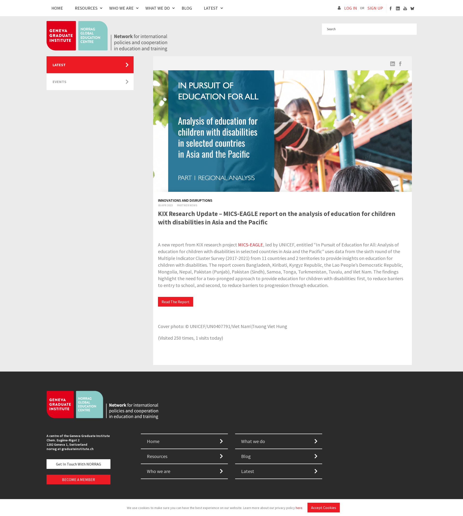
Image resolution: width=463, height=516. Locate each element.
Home (57, 8)
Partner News (187, 205)
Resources (86, 8)
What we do (253, 441)
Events (59, 81)
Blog (187, 8)
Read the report (176, 301)
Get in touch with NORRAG (78, 464)
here (299, 508)
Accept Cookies (323, 507)
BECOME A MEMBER (78, 479)
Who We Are (121, 8)
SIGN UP (375, 8)
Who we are (158, 471)
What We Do (157, 8)
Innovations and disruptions (185, 200)
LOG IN (350, 8)
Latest (211, 8)
